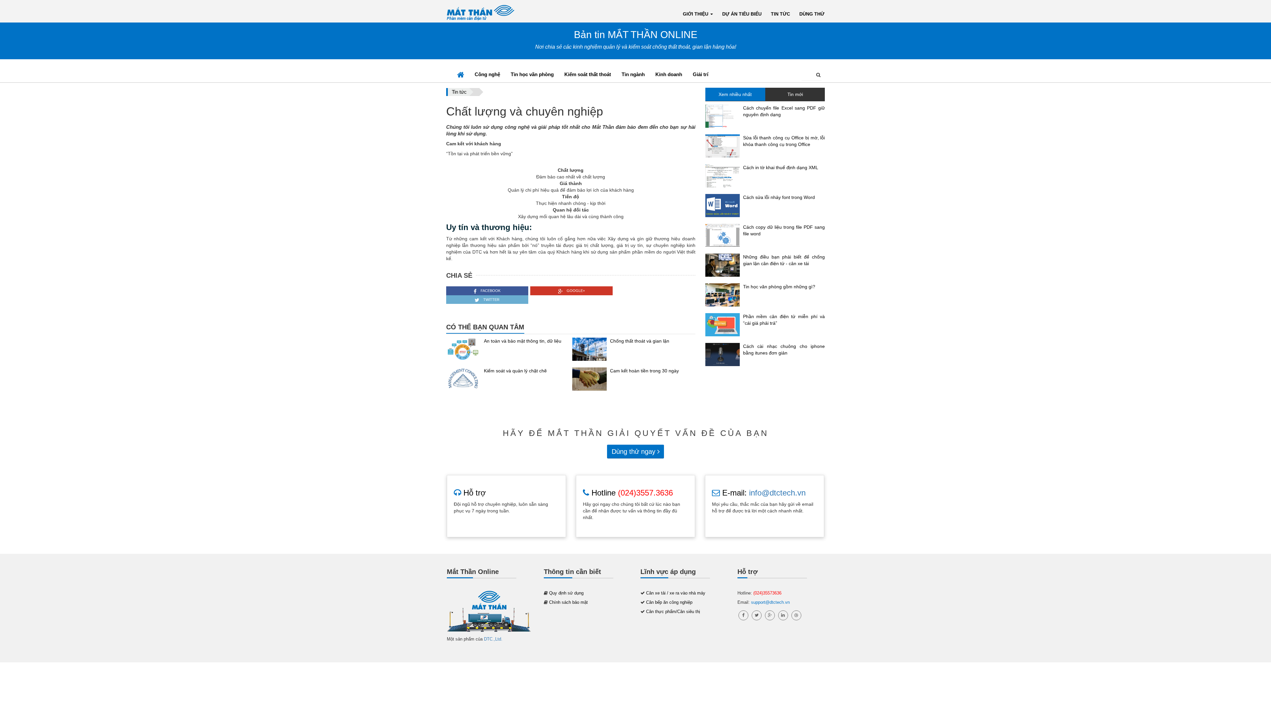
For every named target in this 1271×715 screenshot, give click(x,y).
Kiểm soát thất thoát (587, 74)
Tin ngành (633, 74)
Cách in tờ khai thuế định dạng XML (780, 167)
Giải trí (700, 74)
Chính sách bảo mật (568, 602)
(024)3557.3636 (645, 492)
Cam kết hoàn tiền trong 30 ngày (644, 370)
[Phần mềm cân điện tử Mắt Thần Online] (489, 612)
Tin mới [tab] (795, 94)
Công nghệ (487, 74)
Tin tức (780, 14)
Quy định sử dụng (566, 593)
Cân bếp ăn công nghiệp (669, 602)
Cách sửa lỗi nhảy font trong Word (779, 197)
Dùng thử (811, 14)
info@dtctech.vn (777, 492)
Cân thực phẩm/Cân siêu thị (673, 611)
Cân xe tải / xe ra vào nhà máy (675, 593)
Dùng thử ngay (634, 451)
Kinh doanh (668, 74)
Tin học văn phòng (532, 74)
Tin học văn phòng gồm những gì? (779, 286)
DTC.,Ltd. (493, 639)
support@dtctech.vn (770, 602)
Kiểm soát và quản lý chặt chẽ (515, 370)
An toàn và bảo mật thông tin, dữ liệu (522, 341)
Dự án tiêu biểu (742, 14)
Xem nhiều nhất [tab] (735, 94)
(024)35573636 (767, 593)
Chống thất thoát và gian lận (639, 341)
